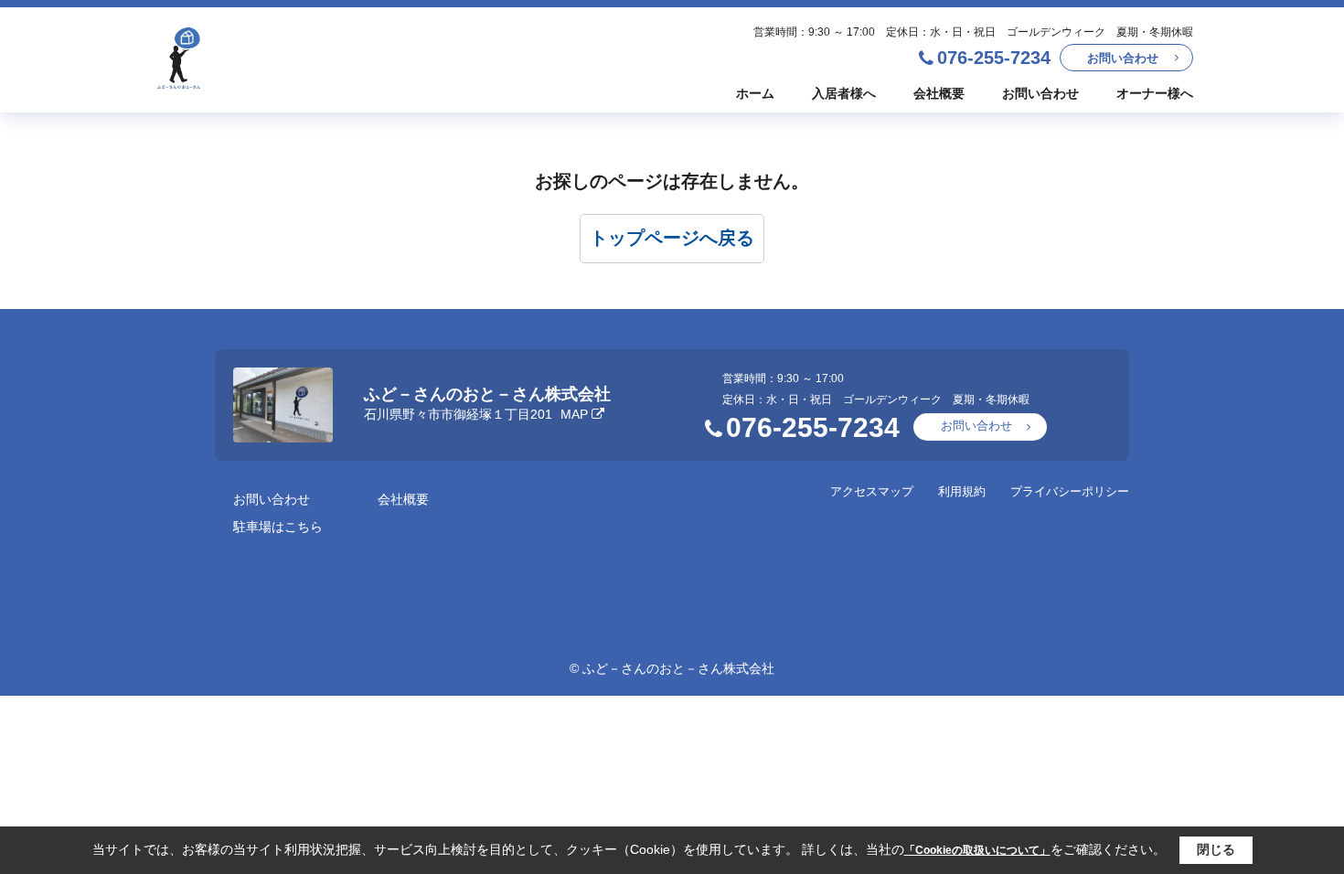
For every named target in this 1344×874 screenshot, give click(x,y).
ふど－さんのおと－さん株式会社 (487, 394)
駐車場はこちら (278, 526)
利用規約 (962, 491)
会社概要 (939, 93)
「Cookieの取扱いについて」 (977, 850)
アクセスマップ (871, 491)
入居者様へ (844, 93)
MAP (574, 414)
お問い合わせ (1122, 58)
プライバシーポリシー (1069, 491)
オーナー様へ (1154, 93)
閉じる (1216, 849)
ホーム (755, 93)
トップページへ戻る (672, 238)
